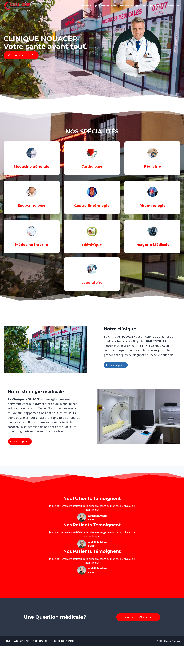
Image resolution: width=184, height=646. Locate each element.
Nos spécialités (57, 640)
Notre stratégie (130, 5)
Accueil (86, 5)
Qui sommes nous (105, 5)
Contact (173, 5)
